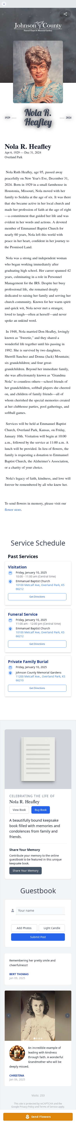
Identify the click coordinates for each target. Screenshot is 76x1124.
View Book (19, 810)
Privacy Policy (27, 1106)
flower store (13, 509)
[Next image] (67, 1015)
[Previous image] (8, 1015)
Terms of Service (49, 1106)
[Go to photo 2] (37, 1038)
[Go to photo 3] (39, 1038)
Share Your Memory (25, 870)
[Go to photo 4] (41, 1038)
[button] (38, 1016)
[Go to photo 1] (34, 1038)
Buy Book (41, 810)
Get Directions (37, 596)
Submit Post (38, 937)
